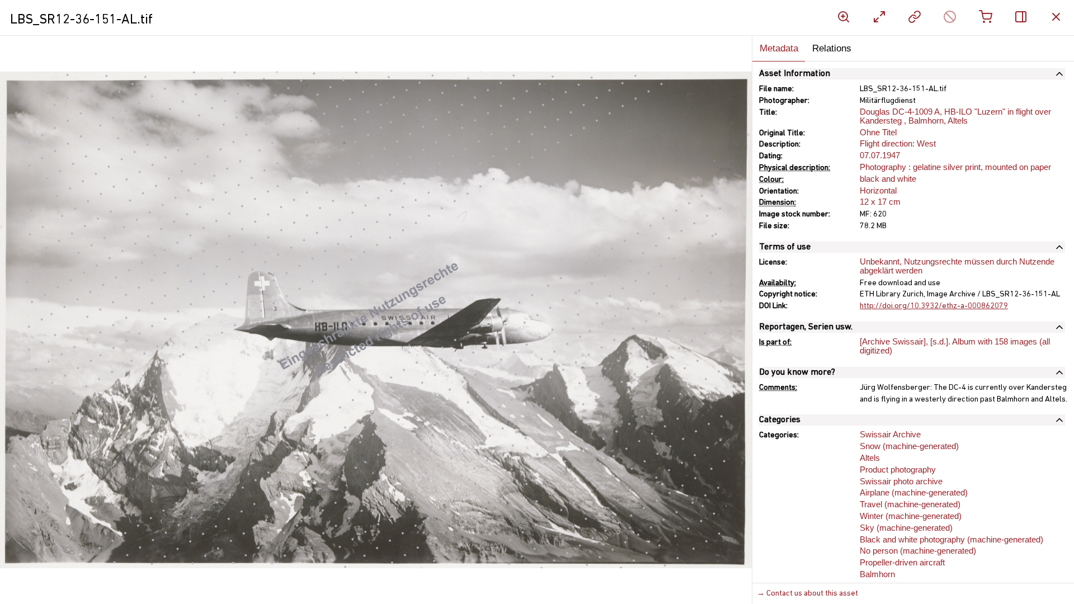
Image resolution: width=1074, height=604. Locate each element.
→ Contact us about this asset (807, 593)
